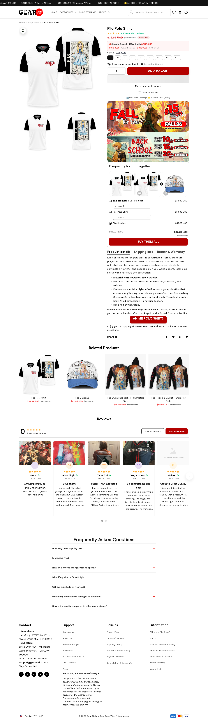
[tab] (102, 521)
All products (34, 22)
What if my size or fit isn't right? (69, 577)
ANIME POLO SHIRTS (148, 318)
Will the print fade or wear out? (68, 587)
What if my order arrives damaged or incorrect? (76, 596)
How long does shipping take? (68, 548)
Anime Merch (124, 257)
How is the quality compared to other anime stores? (79, 606)
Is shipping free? (60, 558)
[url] (33, 662)
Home (22, 22)
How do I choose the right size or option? (74, 567)
